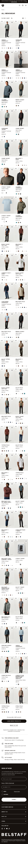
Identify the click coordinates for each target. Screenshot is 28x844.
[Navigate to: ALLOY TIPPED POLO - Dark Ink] (7, 348)
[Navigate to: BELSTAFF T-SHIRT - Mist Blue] (7, 519)
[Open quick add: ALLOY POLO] (16, 393)
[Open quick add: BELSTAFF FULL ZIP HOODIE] (2, 623)
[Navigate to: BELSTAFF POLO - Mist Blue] (7, 321)
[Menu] (25, 5)
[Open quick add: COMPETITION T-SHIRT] (2, 280)
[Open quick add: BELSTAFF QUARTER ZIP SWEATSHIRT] (2, 595)
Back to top (14, 725)
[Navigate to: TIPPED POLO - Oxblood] (7, 434)
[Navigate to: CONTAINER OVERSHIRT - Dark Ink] (7, 291)
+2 (26, 307)
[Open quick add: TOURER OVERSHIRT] (2, 106)
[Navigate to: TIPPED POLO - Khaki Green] (7, 695)
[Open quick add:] (12, 22)
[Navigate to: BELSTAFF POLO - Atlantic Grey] (7, 405)
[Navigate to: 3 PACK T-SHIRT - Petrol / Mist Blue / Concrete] (7, 205)
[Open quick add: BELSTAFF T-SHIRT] (16, 165)
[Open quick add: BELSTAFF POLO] (16, 307)
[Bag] (22, 5)
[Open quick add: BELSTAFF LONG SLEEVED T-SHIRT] (2, 565)
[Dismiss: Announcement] (26, 1)
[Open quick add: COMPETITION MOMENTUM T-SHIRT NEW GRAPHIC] (16, 684)
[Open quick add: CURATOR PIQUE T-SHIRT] (16, 537)
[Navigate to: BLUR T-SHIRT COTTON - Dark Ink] (7, 233)
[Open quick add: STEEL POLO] (16, 712)
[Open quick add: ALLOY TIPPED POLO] (2, 366)
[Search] (19, 5)
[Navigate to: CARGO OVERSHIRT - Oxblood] (7, 59)
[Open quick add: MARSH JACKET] (16, 105)
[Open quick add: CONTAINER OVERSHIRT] (2, 309)
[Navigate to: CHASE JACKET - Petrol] (7, 147)
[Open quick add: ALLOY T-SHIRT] (16, 507)
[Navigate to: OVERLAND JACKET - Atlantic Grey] (7, 117)
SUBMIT (14, 799)
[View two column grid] (23, 18)
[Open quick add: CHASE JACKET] (16, 134)
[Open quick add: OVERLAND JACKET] (16, 48)
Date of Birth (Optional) (8, 783)
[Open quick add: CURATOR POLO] (2, 681)
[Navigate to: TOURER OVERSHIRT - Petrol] (7, 89)
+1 (12, 48)
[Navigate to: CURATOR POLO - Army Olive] (7, 664)
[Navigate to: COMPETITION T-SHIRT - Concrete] (7, 262)
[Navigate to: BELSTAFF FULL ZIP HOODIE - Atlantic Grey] (7, 606)
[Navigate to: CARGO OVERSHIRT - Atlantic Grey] (7, 29)
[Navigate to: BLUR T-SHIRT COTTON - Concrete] (7, 377)
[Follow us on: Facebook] (4, 828)
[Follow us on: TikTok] (9, 828)
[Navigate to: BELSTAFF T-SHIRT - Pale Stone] (7, 462)
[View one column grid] (25, 18)
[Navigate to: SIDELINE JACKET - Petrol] (7, 635)
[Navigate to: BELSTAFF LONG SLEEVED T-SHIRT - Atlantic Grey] (7, 548)
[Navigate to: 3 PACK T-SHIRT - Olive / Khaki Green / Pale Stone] (7, 176)
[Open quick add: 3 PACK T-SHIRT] (2, 193)
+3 (12, 595)
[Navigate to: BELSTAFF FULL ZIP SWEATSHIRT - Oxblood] (7, 490)
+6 (26, 165)
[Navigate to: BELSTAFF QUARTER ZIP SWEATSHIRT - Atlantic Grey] (7, 576)
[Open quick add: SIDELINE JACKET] (2, 651)
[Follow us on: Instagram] (2, 828)
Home (3, 9)
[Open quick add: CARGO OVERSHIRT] (2, 48)
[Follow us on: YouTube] (7, 828)
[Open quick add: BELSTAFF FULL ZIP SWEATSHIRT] (2, 508)
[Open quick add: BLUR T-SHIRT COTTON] (2, 251)
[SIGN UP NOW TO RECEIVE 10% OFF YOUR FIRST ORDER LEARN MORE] (14, 1)
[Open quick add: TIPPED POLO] (2, 451)
